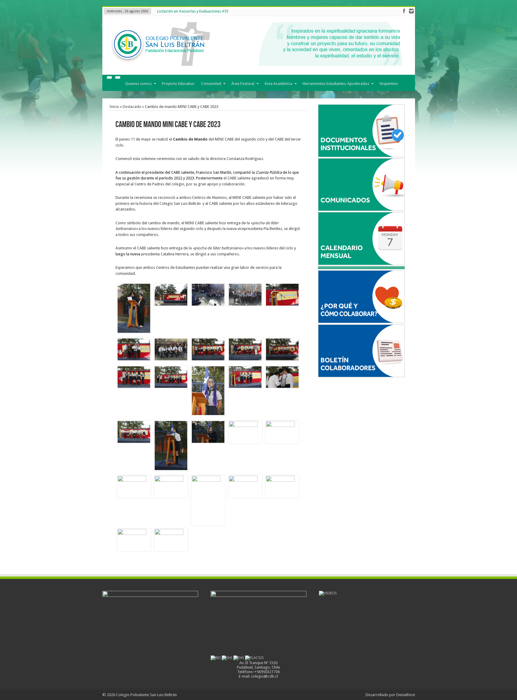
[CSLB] (255, 61)
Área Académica (278, 83)
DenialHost (405, 695)
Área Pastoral (242, 83)
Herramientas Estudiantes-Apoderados (335, 83)
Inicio (113, 84)
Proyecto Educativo (178, 83)
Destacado (132, 106)
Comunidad (211, 83)
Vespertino (388, 83)
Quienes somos (138, 83)
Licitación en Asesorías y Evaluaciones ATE (192, 11)
